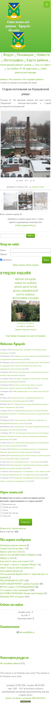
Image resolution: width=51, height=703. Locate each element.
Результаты (5, 528)
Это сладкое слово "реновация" (14, 590)
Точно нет (6, 516)
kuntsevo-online (38, 187)
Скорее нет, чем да (10, 513)
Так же (5, 510)
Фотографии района (32, 79)
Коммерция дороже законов (13, 545)
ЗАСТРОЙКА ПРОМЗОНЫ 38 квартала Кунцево (21, 593)
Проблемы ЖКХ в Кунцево (12, 596)
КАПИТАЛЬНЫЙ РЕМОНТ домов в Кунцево (19, 583)
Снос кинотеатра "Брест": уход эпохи (25, 462)
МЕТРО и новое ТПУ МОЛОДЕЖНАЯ (16, 587)
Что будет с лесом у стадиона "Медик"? (19, 564)
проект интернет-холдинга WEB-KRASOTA (25, 698)
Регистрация (22, 225)
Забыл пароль (19, 265)
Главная (3, 79)
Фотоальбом (15, 79)
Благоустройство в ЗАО (11, 551)
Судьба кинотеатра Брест (12, 548)
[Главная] (10, 1)
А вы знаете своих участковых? (15, 561)
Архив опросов (19, 528)
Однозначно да (9, 504)
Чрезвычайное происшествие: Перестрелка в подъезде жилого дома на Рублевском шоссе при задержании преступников (25, 365)
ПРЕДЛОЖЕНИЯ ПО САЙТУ (12, 580)
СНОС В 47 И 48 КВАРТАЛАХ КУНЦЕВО (17, 554)
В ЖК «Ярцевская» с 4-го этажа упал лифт (29, 391)
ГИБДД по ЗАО (7, 558)
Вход (32, 225)
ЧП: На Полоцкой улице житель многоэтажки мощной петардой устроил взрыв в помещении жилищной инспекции (24, 436)
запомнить (7, 259)
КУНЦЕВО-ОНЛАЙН (15, 273)
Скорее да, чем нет (10, 507)
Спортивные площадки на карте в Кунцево (25, 335)
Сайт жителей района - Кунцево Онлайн (18, 20)
